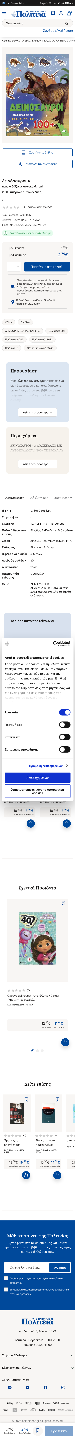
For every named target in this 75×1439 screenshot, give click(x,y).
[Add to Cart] (31, 823)
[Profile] (61, 14)
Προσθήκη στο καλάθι (47, 266)
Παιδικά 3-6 (11, 348)
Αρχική (6, 40)
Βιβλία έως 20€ (57, 331)
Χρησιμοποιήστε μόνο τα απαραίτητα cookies (37, 791)
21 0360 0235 (65, 3)
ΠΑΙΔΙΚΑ (25, 40)
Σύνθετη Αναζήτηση (58, 30)
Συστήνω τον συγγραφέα (41, 164)
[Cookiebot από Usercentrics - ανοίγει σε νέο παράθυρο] (53, 643)
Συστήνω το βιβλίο (41, 152)
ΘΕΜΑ (15, 40)
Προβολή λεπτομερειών (46, 765)
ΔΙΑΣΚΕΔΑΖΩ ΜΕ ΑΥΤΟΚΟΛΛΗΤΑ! (28, 225)
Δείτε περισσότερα (37, 412)
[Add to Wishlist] (38, 1431)
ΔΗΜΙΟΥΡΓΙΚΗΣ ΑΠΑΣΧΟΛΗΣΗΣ (49, 40)
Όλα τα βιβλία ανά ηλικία (40, 348)
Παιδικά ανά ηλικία (42, 339)
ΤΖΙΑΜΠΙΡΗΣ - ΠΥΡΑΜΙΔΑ (26, 220)
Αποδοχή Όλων (37, 777)
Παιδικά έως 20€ (14, 339)
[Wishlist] (53, 14)
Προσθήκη (59, 1431)
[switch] (64, 725)
